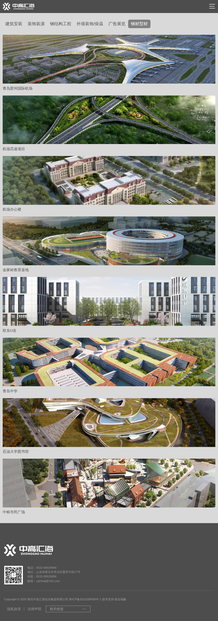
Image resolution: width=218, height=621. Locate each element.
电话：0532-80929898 (41, 567)
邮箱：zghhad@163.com (43, 581)
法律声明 (34, 609)
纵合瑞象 (120, 599)
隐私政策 (14, 609)
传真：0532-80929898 (41, 576)
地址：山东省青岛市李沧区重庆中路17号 (53, 572)
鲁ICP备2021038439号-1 (85, 599)
